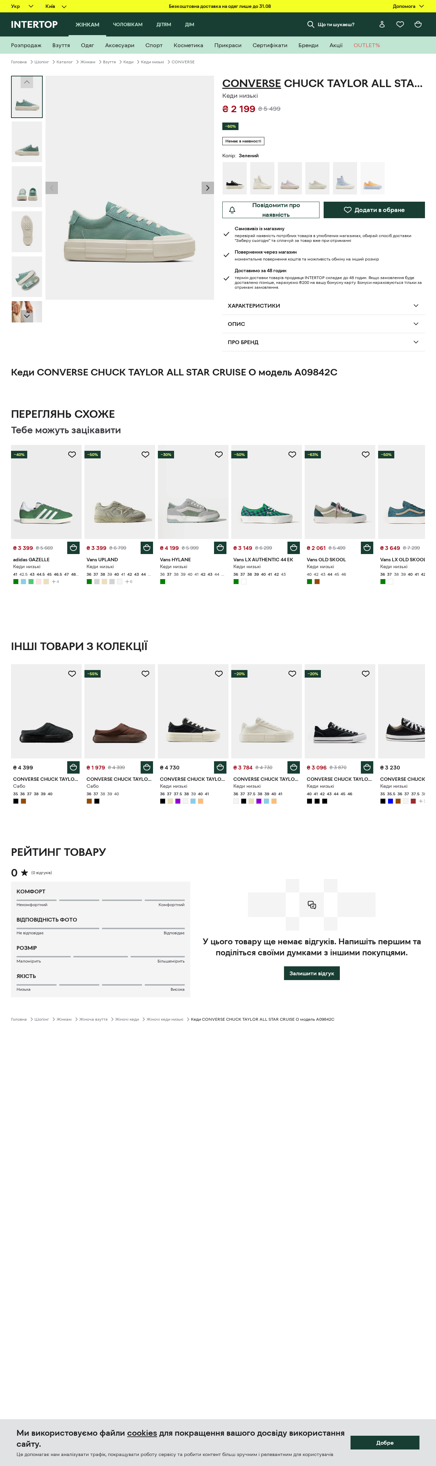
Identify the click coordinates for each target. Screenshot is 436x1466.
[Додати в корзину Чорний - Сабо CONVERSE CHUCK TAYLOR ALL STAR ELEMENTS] (73, 767)
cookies (142, 1433)
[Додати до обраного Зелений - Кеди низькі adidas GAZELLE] (72, 454)
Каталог (65, 62)
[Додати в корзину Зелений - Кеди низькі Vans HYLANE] (220, 548)
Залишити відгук (312, 973)
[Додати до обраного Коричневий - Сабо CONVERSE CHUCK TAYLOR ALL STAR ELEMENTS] (145, 674)
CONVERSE (183, 62)
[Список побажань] (400, 24)
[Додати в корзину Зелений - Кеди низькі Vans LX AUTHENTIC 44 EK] (293, 548)
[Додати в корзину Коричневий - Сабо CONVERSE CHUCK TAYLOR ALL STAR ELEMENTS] (147, 767)
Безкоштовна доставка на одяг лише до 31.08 (220, 6)
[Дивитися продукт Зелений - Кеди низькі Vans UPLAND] (119, 492)
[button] (51, 188)
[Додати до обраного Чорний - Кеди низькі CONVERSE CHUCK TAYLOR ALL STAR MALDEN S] (366, 674)
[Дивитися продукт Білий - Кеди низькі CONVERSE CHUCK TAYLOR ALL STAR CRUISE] (266, 711)
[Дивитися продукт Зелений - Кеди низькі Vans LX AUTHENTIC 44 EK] (266, 492)
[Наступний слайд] (27, 316)
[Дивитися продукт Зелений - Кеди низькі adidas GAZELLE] (46, 492)
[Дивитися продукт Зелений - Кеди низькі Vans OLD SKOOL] (340, 492)
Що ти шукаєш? (336, 24)
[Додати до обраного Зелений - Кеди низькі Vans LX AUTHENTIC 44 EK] (292, 454)
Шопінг (41, 62)
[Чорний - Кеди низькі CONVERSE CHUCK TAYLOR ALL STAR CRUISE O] (234, 178)
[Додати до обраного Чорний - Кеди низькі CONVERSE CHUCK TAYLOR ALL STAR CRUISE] (219, 674)
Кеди (128, 62)
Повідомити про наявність (276, 210)
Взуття (109, 62)
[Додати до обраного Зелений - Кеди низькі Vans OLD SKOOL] (366, 454)
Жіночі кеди (127, 1019)
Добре (385, 1442)
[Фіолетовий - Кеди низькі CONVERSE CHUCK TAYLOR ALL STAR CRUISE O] (289, 178)
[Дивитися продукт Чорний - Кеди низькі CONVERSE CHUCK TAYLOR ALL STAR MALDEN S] (340, 711)
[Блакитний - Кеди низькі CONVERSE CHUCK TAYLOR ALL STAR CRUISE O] (345, 178)
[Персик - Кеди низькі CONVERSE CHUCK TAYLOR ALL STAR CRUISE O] (372, 178)
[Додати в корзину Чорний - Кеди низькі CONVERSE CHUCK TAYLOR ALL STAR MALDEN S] (367, 767)
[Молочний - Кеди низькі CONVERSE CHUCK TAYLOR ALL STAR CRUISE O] (262, 178)
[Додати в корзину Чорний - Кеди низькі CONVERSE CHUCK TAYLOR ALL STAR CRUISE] (220, 767)
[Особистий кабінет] (382, 24)
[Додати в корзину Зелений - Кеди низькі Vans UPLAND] (147, 548)
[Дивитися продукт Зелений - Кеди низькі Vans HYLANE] (193, 492)
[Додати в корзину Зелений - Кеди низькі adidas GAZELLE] (73, 548)
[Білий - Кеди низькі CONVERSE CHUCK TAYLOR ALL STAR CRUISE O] (317, 178)
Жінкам (87, 62)
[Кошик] (418, 24)
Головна (19, 62)
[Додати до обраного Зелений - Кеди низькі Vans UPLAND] (145, 454)
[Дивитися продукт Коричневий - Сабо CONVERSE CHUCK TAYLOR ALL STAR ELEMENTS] (119, 711)
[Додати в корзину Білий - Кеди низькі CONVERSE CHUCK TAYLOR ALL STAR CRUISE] (293, 767)
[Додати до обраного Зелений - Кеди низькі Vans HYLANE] (219, 454)
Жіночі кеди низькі (164, 1019)
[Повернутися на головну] (34, 24)
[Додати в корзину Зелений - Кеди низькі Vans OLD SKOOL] (367, 548)
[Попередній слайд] (51, 188)
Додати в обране (380, 210)
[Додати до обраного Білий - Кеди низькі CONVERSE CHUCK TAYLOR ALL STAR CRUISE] (292, 674)
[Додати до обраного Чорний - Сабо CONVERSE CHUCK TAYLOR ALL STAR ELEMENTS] (72, 674)
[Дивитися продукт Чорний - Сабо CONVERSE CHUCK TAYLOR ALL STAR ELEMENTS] (46, 711)
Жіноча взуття (93, 1019)
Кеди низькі (152, 62)
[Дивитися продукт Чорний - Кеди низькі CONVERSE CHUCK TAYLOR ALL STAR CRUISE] (193, 711)
